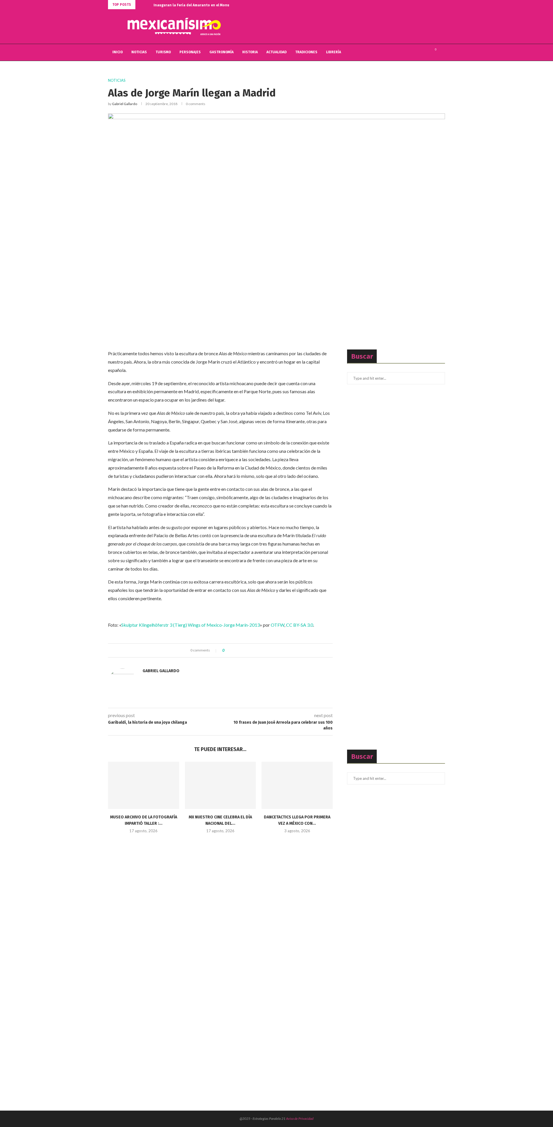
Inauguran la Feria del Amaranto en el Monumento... (198, 5)
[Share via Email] (250, 650)
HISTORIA (250, 52)
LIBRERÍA (333, 52)
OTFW (277, 625)
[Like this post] (227, 650)
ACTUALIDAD (276, 52)
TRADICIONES (306, 52)
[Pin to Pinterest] (244, 650)
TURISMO (163, 52)
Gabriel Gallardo (124, 104)
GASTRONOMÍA (221, 52)
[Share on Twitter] (239, 650)
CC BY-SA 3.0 (299, 625)
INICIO (117, 52)
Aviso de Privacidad (299, 1118)
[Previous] (141, 4)
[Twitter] (419, 52)
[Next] (148, 4)
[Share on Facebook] (233, 650)
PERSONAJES (190, 52)
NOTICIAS (139, 52)
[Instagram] (425, 52)
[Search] (442, 52)
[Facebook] (413, 52)
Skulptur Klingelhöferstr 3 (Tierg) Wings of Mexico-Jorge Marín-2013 (190, 625)
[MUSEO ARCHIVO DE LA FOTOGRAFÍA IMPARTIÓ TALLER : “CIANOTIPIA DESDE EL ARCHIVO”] (143, 785)
